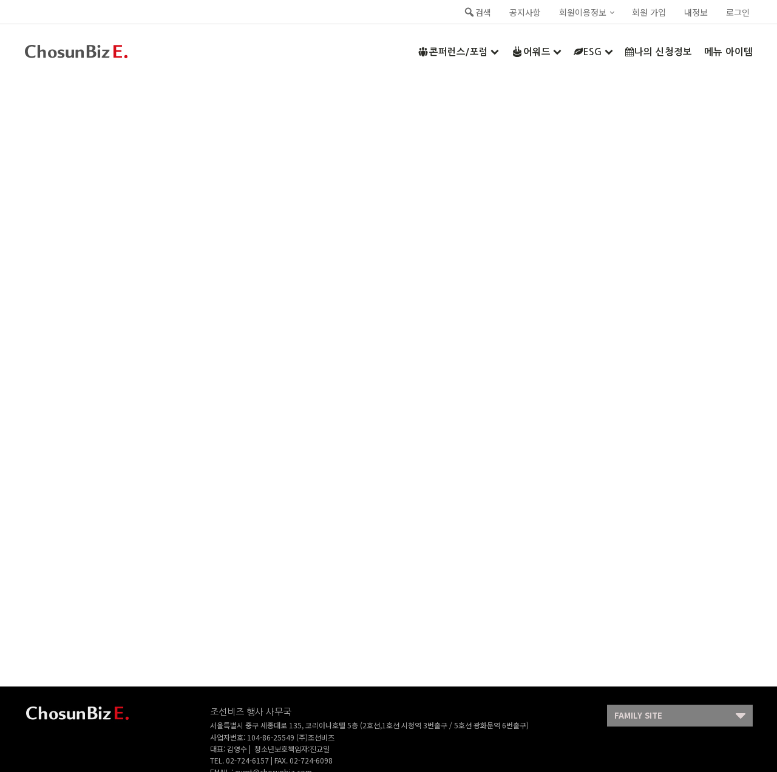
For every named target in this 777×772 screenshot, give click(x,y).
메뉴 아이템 (728, 51)
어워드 (537, 51)
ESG (592, 51)
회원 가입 (649, 12)
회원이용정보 (582, 12)
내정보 (696, 12)
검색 (483, 12)
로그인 (738, 12)
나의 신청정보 (663, 51)
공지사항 (525, 12)
